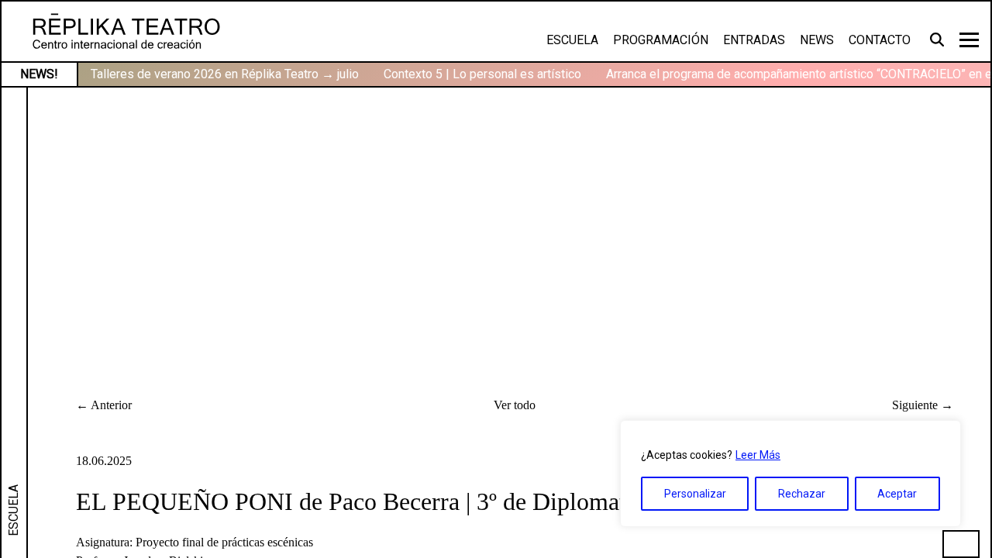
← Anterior (104, 405)
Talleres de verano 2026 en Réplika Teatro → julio (225, 74)
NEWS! (39, 74)
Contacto (880, 40)
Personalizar (695, 493)
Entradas (754, 40)
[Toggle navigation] (969, 40)
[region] (790, 473)
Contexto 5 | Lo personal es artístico (482, 74)
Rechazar (801, 493)
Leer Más (757, 455)
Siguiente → (922, 405)
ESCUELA (13, 510)
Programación (660, 40)
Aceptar (897, 493)
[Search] (939, 38)
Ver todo (515, 405)
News (817, 40)
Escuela (572, 40)
